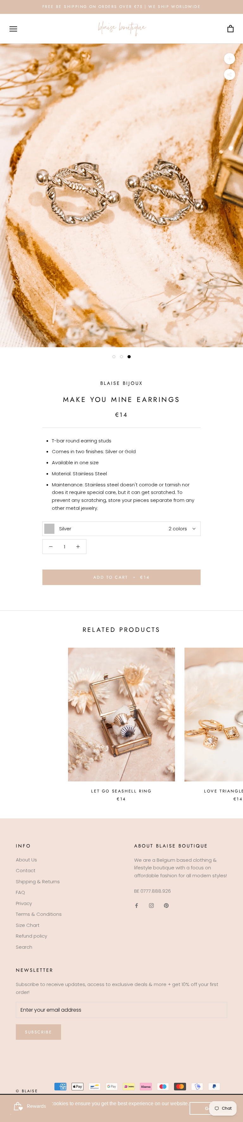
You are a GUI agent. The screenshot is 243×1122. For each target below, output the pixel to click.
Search (24, 947)
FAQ (20, 892)
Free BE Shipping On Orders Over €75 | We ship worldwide (121, 6)
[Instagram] (151, 905)
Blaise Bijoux (121, 383)
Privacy (24, 903)
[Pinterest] (166, 905)
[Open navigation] (13, 28)
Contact (25, 870)
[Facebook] (136, 905)
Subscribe (38, 1032)
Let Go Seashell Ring (121, 791)
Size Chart (28, 925)
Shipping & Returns (38, 881)
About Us (26, 859)
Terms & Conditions (39, 914)
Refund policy (31, 936)
